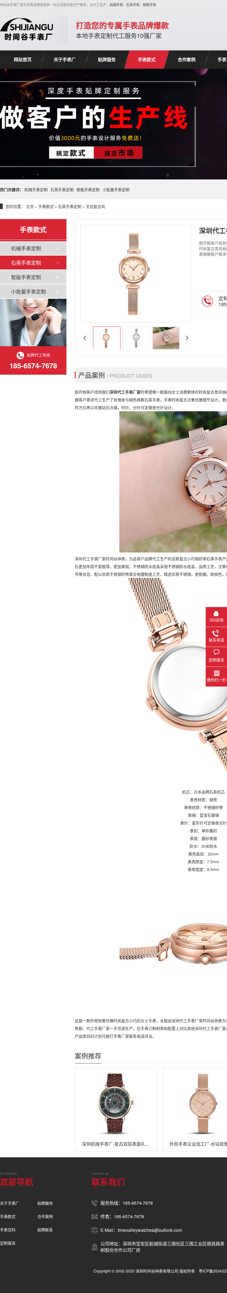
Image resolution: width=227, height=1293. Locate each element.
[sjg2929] (26, 29)
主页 (30, 206)
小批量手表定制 (116, 189)
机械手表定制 (36, 189)
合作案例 (186, 59)
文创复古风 (95, 206)
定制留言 (8, 1243)
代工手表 (125, 392)
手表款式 (147, 59)
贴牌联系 (45, 1229)
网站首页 (23, 59)
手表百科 (8, 1229)
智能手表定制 (88, 189)
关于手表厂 (65, 59)
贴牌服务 (107, 59)
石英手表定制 (62, 189)
